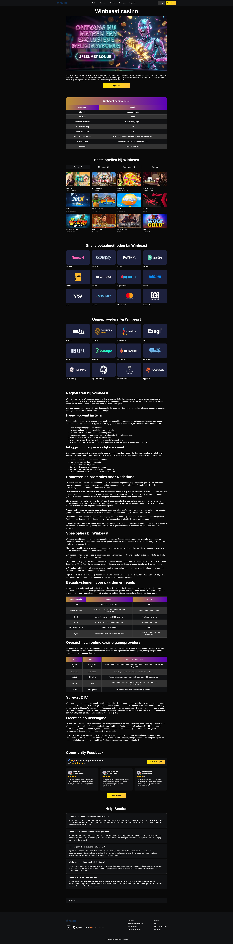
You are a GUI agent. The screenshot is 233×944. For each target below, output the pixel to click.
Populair (77, 167)
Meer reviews (116, 795)
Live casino (102, 167)
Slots (153, 167)
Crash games (127, 167)
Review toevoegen (156, 762)
